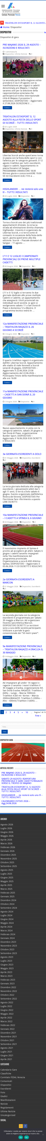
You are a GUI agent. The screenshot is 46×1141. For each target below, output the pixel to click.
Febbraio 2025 (7, 892)
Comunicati (6, 1081)
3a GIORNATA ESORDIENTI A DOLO (22, 454)
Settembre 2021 (8, 1044)
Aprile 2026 (6, 839)
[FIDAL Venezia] (23, 9)
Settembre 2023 (8, 953)
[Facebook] (25, 1126)
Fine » (38, 715)
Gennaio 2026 (7, 851)
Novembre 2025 (8, 858)
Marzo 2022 (6, 1021)
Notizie (4, 1104)
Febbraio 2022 (7, 1025)
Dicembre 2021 (8, 1032)
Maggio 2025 (6, 881)
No (26, 1137)
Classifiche (5, 1073)
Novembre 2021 (8, 1036)
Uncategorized (7, 1115)
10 (27, 712)
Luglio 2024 (6, 915)
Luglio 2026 (6, 828)
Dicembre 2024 (8, 900)
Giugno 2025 (6, 877)
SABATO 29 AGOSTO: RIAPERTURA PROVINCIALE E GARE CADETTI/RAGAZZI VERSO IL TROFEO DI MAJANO (22, 780)
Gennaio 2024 (7, 938)
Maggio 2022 (6, 1014)
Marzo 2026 (6, 843)
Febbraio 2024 (7, 934)
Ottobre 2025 (7, 862)
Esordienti (36, 458)
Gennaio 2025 (7, 896)
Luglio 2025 (6, 873)
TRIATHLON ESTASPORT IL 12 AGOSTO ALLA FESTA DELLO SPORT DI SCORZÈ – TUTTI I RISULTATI (22, 119)
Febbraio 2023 (7, 979)
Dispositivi (9, 54)
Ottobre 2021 (7, 1040)
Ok (21, 1137)
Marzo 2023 (6, 976)
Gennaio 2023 (7, 983)
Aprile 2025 (6, 885)
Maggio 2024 (6, 923)
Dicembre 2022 (8, 987)
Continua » (7, 108)
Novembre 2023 (8, 945)
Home (5, 27)
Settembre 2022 (8, 998)
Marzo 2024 (6, 930)
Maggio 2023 (6, 968)
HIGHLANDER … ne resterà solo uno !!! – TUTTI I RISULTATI (22, 796)
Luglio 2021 (6, 1051)
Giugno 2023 (6, 964)
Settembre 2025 (8, 866)
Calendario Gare (8, 1069)
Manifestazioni (7, 1100)
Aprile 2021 (6, 1059)
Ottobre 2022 (7, 995)
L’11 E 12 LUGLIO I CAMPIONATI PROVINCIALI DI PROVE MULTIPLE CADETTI (21, 259)
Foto (2, 1092)
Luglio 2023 (6, 961)
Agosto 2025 (6, 870)
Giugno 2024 (6, 919)
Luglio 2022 (6, 1006)
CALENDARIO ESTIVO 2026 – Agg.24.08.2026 (15, 802)
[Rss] (21, 1126)
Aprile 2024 (6, 926)
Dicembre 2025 (8, 855)
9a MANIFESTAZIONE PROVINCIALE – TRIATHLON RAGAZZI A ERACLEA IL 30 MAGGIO (23, 649)
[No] (43, 1134)
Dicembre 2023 (8, 942)
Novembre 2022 (8, 991)
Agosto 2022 (6, 1002)
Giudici (3, 1096)
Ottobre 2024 (7, 904)
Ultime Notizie (21, 54)
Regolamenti (6, 1107)
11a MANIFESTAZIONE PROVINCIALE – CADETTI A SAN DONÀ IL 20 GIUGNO (23, 394)
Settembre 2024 (8, 908)
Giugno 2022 (6, 1010)
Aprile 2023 (6, 972)
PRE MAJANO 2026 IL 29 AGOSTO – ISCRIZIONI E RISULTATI (18, 773)
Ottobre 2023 (7, 949)
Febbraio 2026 (7, 847)
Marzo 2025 (6, 889)
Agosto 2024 (6, 911)
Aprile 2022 (6, 1017)
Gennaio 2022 (7, 1029)
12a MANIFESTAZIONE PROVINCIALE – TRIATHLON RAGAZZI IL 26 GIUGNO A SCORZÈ (23, 327)
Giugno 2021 (6, 1055)
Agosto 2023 (6, 957)
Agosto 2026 (6, 824)
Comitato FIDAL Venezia (12, 1077)
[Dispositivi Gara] (23, 752)
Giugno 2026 (6, 832)
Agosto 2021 (6, 1048)
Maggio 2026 (6, 836)
